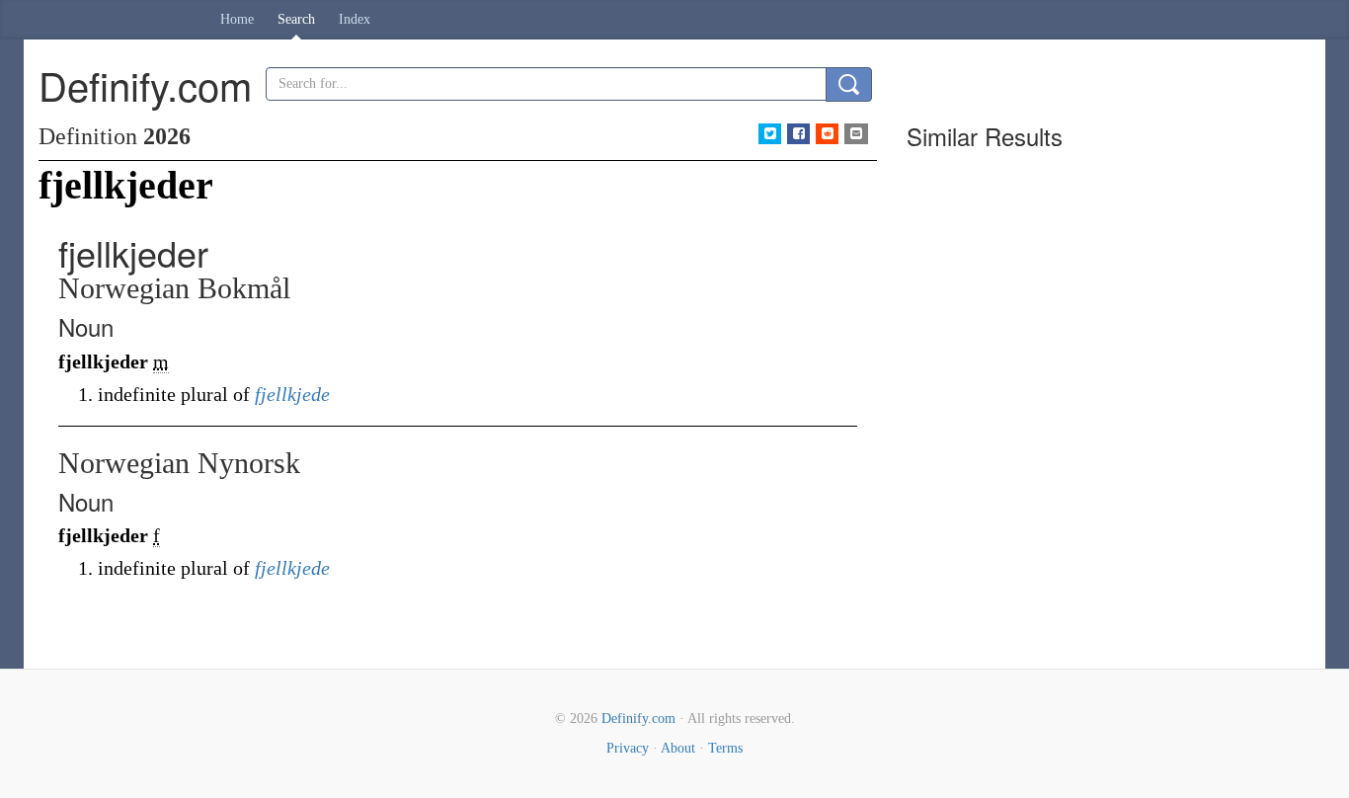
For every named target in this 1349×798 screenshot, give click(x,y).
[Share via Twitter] (769, 133)
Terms (725, 748)
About (678, 748)
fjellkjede (292, 394)
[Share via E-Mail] (855, 133)
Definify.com (638, 718)
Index (354, 19)
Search (296, 19)
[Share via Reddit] (827, 133)
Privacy (627, 748)
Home (237, 19)
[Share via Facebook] (798, 133)
